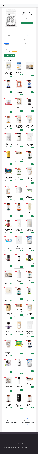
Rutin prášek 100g (30, 368)
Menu (4, 5)
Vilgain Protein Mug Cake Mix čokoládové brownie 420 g (19, 126)
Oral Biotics (27, 443)
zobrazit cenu (28, 23)
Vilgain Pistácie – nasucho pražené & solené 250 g (29, 126)
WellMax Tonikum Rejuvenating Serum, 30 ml (8, 387)
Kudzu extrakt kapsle (19, 177)
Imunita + (4, 440)
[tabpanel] (16, 43)
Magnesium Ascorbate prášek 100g (30, 247)
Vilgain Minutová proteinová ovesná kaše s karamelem (8, 73)
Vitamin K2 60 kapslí (8, 263)
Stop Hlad (32, 439)
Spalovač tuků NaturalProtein (24, 439)
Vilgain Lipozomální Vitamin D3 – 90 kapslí (19, 370)
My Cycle (31, 443)
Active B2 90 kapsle (19, 296)
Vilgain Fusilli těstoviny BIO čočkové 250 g (19, 91)
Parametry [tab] (12, 31)
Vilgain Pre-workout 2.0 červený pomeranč (19, 405)
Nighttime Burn (25, 442)
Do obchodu (10, 55)
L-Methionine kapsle (29, 280)
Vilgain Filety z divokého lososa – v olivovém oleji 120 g (19, 158)
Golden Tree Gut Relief (14, 443)
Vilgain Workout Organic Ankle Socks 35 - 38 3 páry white (19, 247)
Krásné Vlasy (12, 439)
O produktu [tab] (6, 31)
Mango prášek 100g (19, 72)
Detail (11, 76)
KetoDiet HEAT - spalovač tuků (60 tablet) (14, 440)
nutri (31, 438)
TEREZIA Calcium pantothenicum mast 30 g (8, 247)
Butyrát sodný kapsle (30, 90)
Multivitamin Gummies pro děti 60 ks (8, 108)
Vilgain (27, 18)
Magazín (26, 447)
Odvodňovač (17, 439)
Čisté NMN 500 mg (19, 442)
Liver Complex (21, 443)
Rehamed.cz (8, 447)
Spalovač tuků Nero (11, 442)
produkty (16, 438)
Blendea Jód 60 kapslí (30, 263)
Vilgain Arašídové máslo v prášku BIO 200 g (8, 314)
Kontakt (22, 447)
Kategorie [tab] (17, 31)
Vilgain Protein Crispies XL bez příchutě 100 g (29, 314)
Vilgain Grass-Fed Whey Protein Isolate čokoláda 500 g (29, 144)
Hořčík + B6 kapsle (8, 90)
